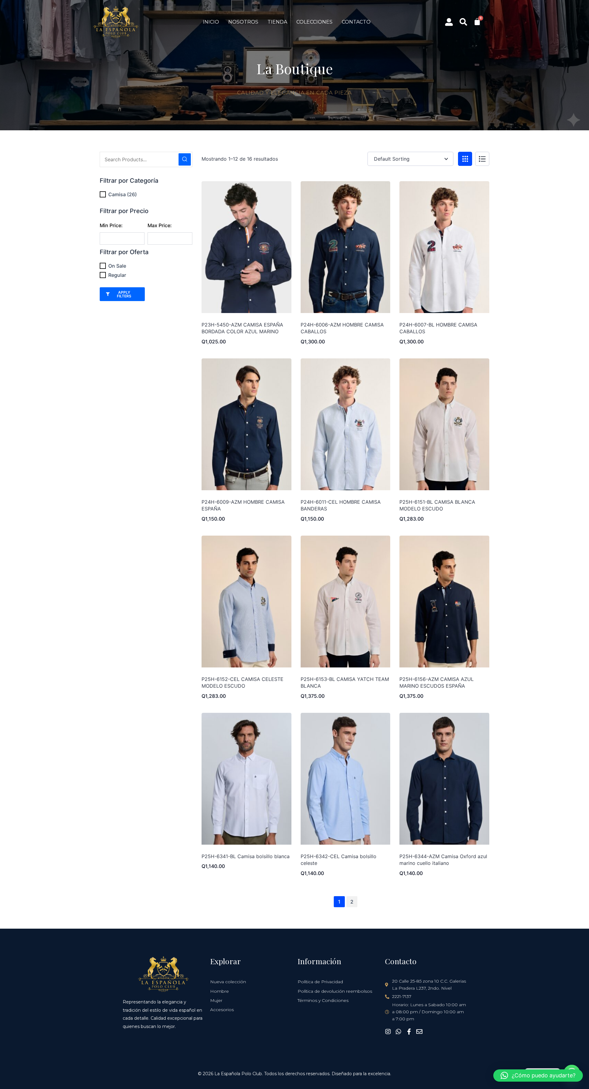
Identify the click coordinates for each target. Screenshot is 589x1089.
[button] (538, 1075)
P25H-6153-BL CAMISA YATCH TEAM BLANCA (345, 682)
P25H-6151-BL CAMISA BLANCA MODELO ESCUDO (437, 505)
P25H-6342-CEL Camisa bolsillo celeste (338, 859)
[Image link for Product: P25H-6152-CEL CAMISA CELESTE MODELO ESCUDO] (246, 601)
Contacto (356, 22)
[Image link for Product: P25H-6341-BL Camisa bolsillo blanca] (246, 779)
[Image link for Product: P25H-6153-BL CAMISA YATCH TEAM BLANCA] (346, 601)
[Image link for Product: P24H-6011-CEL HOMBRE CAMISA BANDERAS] (346, 424)
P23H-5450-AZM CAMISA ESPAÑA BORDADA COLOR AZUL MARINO (242, 328)
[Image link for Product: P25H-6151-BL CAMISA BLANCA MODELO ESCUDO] (444, 424)
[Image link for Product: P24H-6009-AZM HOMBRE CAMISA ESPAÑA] (246, 424)
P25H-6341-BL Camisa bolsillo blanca (246, 856)
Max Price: (160, 225)
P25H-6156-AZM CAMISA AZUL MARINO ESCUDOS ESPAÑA (436, 682)
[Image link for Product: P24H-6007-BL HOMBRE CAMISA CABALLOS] (444, 247)
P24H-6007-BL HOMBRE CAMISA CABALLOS (438, 328)
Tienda (277, 22)
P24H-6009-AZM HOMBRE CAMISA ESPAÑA (243, 505)
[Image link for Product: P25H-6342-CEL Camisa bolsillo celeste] (346, 779)
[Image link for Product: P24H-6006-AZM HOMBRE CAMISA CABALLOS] (346, 247)
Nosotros (243, 22)
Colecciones (314, 22)
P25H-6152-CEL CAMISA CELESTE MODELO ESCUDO (242, 682)
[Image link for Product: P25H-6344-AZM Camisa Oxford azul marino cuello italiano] (444, 779)
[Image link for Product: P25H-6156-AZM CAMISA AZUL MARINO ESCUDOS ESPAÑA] (444, 601)
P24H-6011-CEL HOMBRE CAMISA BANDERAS (341, 505)
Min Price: (111, 225)
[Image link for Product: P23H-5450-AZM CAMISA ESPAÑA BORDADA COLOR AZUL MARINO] (246, 247)
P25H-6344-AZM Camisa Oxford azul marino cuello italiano (443, 859)
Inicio (211, 22)
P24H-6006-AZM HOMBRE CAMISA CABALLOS (342, 328)
